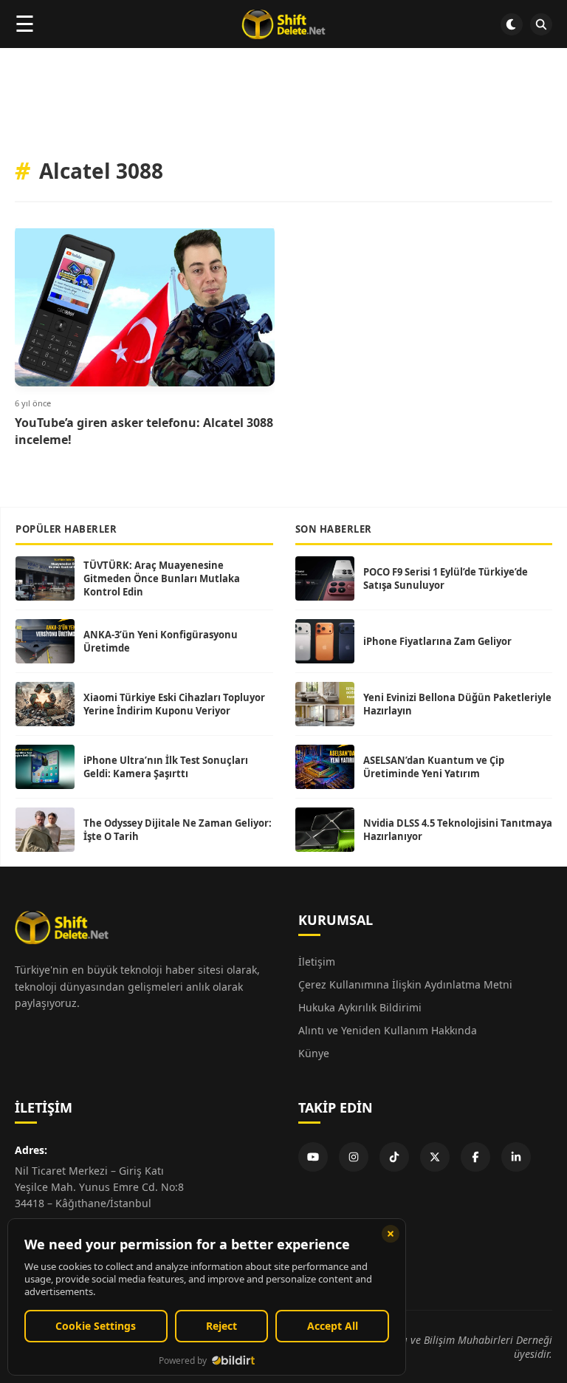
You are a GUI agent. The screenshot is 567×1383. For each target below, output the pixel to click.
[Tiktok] (394, 1157)
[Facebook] (475, 1157)
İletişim (316, 962)
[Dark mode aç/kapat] (512, 24)
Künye (313, 1053)
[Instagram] (353, 1157)
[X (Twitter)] (435, 1157)
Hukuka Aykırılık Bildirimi (360, 1007)
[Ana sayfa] (283, 24)
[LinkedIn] (516, 1157)
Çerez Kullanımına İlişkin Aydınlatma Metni (405, 984)
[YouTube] (313, 1157)
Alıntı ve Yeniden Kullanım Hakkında (387, 1030)
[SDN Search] (541, 24)
